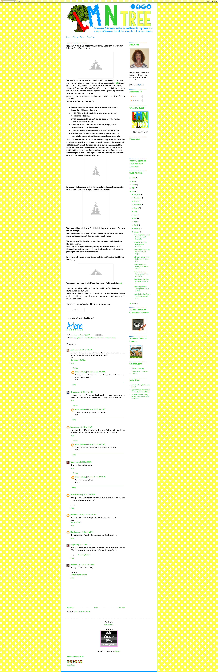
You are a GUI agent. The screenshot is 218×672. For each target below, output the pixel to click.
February (137, 229)
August (136, 208)
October (137, 201)
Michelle (73, 532)
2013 (133, 191)
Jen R (72, 350)
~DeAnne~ (74, 565)
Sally (72, 545)
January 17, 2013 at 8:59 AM (96, 444)
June (136, 215)
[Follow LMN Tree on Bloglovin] (136, 86)
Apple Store (71, 665)
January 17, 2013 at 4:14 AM (83, 427)
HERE (117, 83)
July (135, 211)
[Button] (140, 128)
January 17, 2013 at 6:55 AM (83, 462)
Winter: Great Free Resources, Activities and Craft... (141, 274)
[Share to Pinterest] (102, 335)
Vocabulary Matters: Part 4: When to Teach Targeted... (142, 237)
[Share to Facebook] (100, 335)
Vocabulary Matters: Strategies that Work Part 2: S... (141, 267)
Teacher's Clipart (76, 522)
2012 (133, 303)
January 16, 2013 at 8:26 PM (96, 372)
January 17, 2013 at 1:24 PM (84, 532)
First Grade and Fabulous (79, 575)
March (136, 225)
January (137, 232)
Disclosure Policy (78, 37)
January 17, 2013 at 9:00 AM (96, 477)
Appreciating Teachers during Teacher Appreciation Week (141, 391)
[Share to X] (99, 335)
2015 (133, 185)
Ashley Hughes (109, 624)
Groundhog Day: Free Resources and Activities (140, 244)
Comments (135, 101)
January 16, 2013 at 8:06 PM (83, 350)
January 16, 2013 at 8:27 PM (96, 409)
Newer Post (70, 607)
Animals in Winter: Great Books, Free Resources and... (141, 259)
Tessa (72, 462)
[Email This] (95, 335)
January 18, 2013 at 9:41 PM (85, 565)
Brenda (73, 427)
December (137, 194)
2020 (134, 178)
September (138, 205)
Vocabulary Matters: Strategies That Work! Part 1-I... (141, 289)
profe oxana (74, 515)
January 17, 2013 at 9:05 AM (86, 495)
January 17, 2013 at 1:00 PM (87, 515)
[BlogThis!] (97, 335)
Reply (72, 363)
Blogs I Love (91, 37)
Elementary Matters (83, 555)
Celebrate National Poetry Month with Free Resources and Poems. (140, 397)
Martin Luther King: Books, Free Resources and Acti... (142, 296)
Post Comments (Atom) (82, 612)
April (135, 222)
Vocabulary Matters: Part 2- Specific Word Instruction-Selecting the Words (93, 338)
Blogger (117, 651)
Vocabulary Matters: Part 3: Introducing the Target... (142, 252)
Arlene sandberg (80, 372)
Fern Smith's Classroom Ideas (140, 373)
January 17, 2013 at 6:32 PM (82, 545)
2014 (133, 188)
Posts (134, 97)
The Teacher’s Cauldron (78, 360)
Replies (75, 368)
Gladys (73, 392)
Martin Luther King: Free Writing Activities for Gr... (141, 281)
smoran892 (74, 495)
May (135, 218)
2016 (133, 181)
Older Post (121, 607)
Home (68, 37)
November (137, 198)
